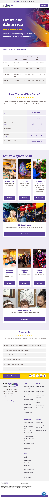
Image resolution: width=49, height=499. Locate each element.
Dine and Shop (27, 409)
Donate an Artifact (28, 446)
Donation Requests (28, 415)
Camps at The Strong (29, 399)
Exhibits (38, 383)
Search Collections (28, 422)
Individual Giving (39, 422)
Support (38, 419)
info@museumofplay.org (9, 396)
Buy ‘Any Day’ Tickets (36, 130)
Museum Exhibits (40, 386)
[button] (47, 483)
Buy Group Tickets (36, 141)
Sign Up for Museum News (11, 375)
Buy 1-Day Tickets (36, 112)
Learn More (39, 198)
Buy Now (9, 198)
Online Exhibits (39, 389)
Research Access (28, 440)
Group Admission (28, 389)
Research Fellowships (29, 443)
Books (25, 480)
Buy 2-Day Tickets (36, 118)
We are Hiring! (10, 401)
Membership (27, 396)
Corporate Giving (40, 425)
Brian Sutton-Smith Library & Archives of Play (28, 426)
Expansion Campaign (41, 430)
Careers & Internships (29, 469)
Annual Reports (27, 477)
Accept (24, 496)
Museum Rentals (28, 407)
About (26, 453)
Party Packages (27, 404)
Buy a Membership (35, 135)
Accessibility (27, 402)
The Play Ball (39, 427)
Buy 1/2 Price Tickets (35, 124)
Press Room (27, 475)
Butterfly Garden (40, 405)
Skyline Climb (39, 400)
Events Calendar (28, 394)
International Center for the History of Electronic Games (28, 432)
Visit (12, 49)
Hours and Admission (29, 386)
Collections (27, 419)
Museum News (27, 460)
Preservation (27, 448)
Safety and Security (28, 412)
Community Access (28, 472)
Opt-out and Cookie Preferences (7, 491)
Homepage (5, 49)
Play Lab (38, 402)
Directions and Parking (29, 391)
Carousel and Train (40, 407)
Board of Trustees (28, 462)
